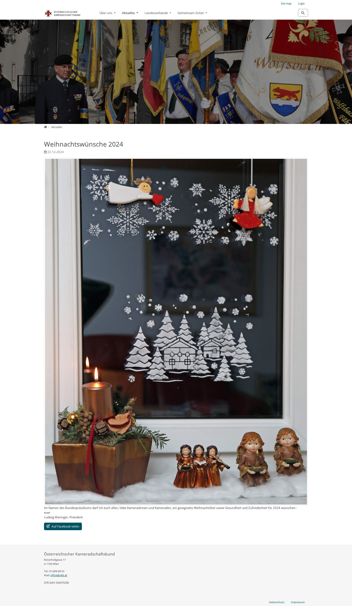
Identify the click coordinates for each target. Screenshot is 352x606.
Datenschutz (276, 602)
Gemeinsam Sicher (191, 13)
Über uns (106, 13)
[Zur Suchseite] (303, 13)
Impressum (298, 602)
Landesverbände (157, 13)
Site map (286, 3)
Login (301, 3)
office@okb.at (58, 575)
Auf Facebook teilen (65, 526)
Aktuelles (129, 13)
